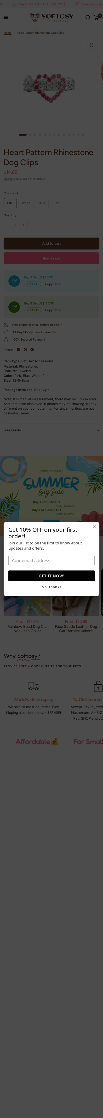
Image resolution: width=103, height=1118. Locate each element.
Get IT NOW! (51, 576)
